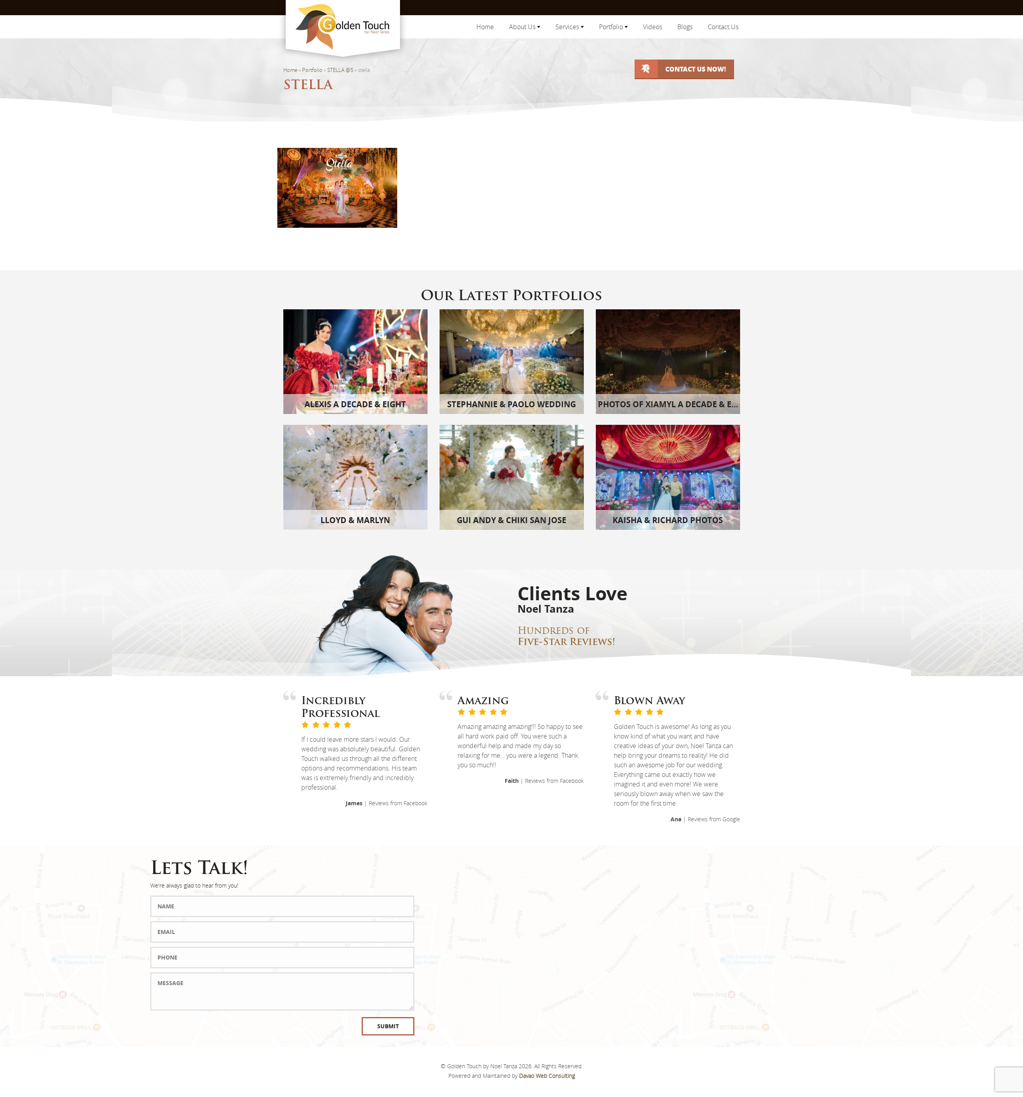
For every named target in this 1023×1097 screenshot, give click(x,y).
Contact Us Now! (695, 69)
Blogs (685, 26)
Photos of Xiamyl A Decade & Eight (674, 404)
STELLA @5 (340, 70)
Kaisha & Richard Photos (668, 520)
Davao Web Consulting (547, 1075)
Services (568, 26)
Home (485, 26)
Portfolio (612, 26)
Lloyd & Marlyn (355, 520)
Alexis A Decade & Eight (355, 404)
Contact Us (723, 26)
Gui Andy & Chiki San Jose (511, 520)
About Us (523, 26)
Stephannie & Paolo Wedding (511, 404)
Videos (652, 26)
